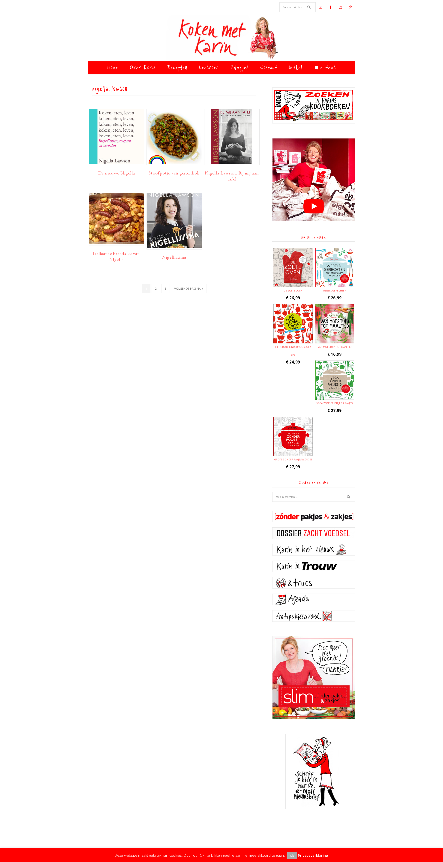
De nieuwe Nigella (116, 173)
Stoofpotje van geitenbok (174, 173)
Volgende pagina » (188, 289)
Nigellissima (174, 257)
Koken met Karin (221, 38)
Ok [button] (292, 855)
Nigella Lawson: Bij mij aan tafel (232, 176)
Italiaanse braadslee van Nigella (116, 256)
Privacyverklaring (313, 855)
